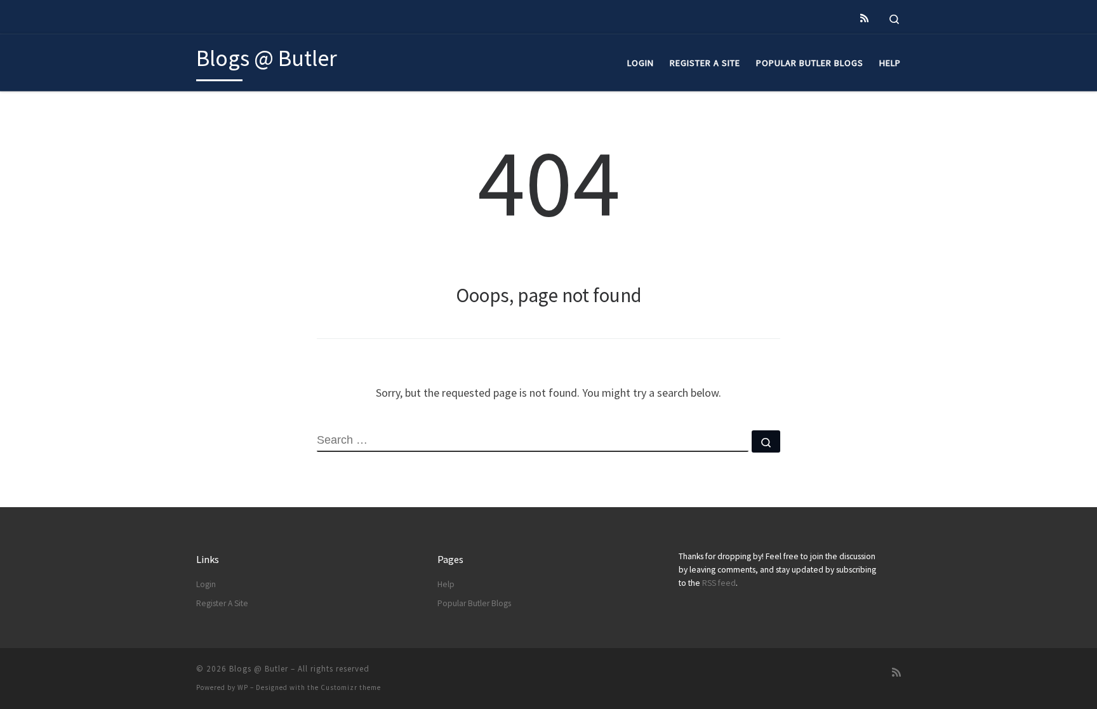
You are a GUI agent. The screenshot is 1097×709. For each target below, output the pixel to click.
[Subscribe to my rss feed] (864, 18)
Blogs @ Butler (258, 668)
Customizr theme (351, 687)
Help (446, 584)
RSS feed (719, 583)
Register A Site (222, 603)
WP (242, 687)
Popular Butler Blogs (474, 603)
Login (206, 584)
